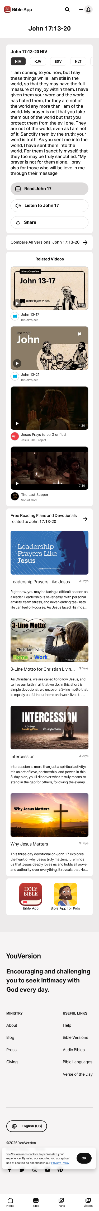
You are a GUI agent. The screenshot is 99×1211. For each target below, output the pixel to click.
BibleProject (29, 320)
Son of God (29, 500)
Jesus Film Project (33, 440)
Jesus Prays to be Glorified (48, 434)
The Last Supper (39, 494)
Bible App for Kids (65, 908)
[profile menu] (85, 9)
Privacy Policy (60, 1162)
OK (84, 1158)
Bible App (31, 908)
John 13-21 (34, 374)
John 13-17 (34, 314)
